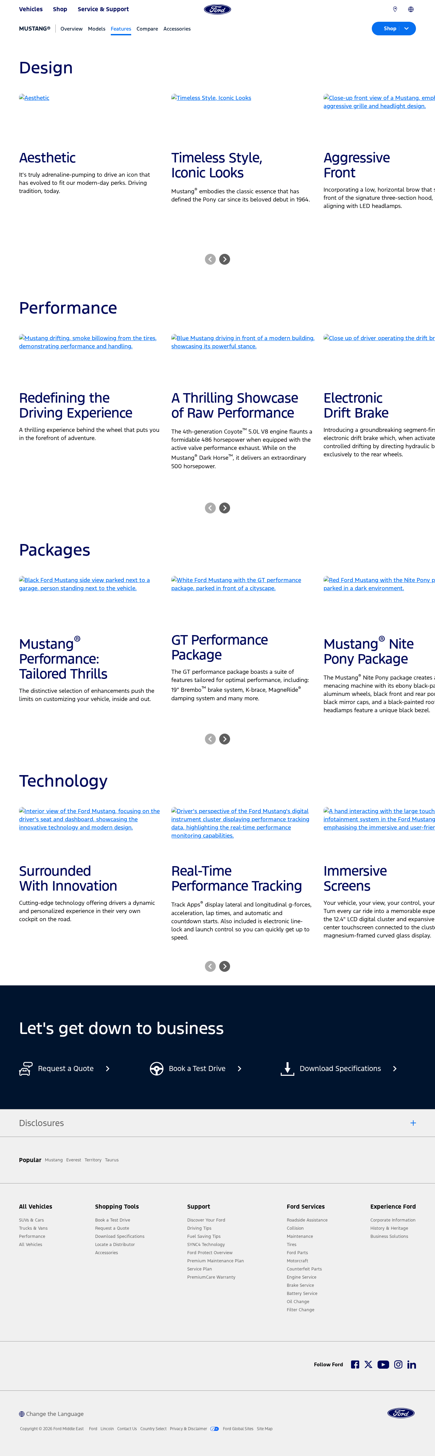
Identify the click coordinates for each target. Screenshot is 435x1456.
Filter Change (300, 1310)
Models (96, 28)
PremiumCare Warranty (211, 1277)
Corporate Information (393, 1220)
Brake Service (300, 1285)
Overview (71, 28)
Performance (32, 1236)
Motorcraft (297, 1261)
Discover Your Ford (206, 1220)
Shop (60, 9)
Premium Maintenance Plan (215, 1261)
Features (121, 28)
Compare (147, 28)
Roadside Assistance (307, 1220)
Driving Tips (199, 1228)
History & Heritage (389, 1228)
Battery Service (302, 1293)
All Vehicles (30, 1244)
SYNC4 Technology (206, 1244)
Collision (295, 1228)
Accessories (177, 28)
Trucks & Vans (33, 1228)
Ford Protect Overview (209, 1253)
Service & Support (103, 9)
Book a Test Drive (112, 1220)
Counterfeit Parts (304, 1269)
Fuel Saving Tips (204, 1236)
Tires (291, 1244)
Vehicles (31, 9)
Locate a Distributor (115, 1244)
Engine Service (301, 1277)
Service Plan (199, 1269)
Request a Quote (112, 1228)
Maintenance (300, 1236)
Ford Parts (297, 1253)
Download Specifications (119, 1236)
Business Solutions (389, 1236)
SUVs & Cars (31, 1220)
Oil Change (298, 1301)
